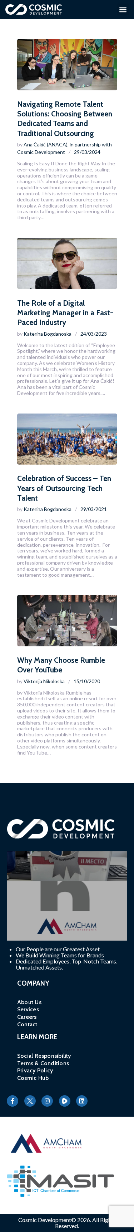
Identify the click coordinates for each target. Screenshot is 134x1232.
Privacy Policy (35, 1070)
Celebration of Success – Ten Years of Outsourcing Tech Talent (64, 488)
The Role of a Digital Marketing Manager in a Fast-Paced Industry (65, 313)
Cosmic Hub (33, 1078)
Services (28, 1009)
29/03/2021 (93, 509)
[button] (123, 9)
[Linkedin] (82, 1101)
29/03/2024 (87, 152)
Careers (27, 1016)
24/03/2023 (93, 334)
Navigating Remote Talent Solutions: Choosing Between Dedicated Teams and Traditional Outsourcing (64, 119)
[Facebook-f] (12, 1101)
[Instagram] (47, 1101)
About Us (29, 1002)
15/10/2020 (87, 681)
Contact (27, 1024)
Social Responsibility (44, 1055)
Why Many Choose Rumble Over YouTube (61, 665)
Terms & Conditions (43, 1063)
